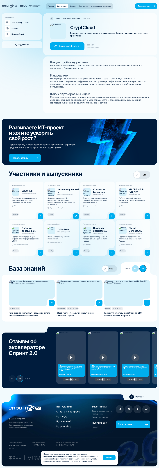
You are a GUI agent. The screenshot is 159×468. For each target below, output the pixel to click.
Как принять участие (100, 417)
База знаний (63, 421)
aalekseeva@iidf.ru (65, 445)
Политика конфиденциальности (21, 423)
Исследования (97, 414)
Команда (61, 416)
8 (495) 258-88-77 (17, 445)
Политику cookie (67, 459)
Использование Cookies (18, 427)
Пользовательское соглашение (21, 425)
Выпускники (64, 406)
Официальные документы (102, 411)
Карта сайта (63, 426)
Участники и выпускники (71, 18)
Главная (57, 18)
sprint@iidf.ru (38, 445)
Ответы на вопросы (68, 411)
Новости (95, 427)
